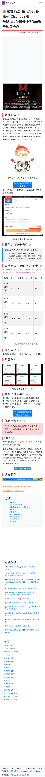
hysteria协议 (8, 645)
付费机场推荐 (9, 658)
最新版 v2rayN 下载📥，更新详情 (17, 599)
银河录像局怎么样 (10, 700)
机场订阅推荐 (9, 684)
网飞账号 (7, 687)
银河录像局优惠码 (10, 693)
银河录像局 (8, 690)
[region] (22, 311)
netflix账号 (8, 655)
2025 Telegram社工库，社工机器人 (18, 626)
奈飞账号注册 (9, 674)
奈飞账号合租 (9, 671)
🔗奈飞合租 (14, 775)
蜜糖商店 (12, 502)
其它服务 (12, 521)
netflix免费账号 (9, 648)
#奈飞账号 (18, 486)
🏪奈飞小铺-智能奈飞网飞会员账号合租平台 (20, 603)
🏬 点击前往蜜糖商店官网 (22, 184)
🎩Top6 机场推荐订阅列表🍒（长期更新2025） (22, 588)
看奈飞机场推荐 (15, 514)
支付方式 (12, 509)
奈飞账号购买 (9, 677)
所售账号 (12, 512)
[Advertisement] (22, 58)
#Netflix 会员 (8, 490)
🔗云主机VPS (24, 775)
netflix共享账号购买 (11, 652)
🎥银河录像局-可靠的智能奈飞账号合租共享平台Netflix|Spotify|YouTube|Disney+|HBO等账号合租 (22, 582)
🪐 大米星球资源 (22, 468)
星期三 (16, 519)
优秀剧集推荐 (14, 517)
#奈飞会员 (28, 486)
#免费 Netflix (19, 490)
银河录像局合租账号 (11, 696)
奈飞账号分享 (9, 668)
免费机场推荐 (9, 661)
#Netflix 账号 (8, 486)
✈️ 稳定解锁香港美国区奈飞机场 (22, 413)
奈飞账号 (7, 664)
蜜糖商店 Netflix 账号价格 (18, 507)
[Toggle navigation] (40, 3)
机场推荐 (7, 680)
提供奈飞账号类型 (15, 505)
